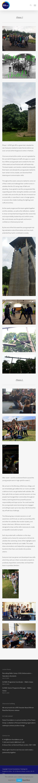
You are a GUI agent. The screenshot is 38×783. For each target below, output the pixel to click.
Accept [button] (19, 780)
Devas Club (7, 745)
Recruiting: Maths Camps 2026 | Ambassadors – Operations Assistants (17, 674)
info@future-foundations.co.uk (13, 739)
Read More (26, 780)
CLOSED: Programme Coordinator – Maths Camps (17, 682)
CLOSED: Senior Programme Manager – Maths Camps (16, 689)
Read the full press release (10, 710)
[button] (35, 5)
